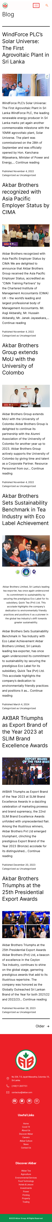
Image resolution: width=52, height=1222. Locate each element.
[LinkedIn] (29, 1101)
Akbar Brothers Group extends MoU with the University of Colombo (20, 359)
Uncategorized (28, 175)
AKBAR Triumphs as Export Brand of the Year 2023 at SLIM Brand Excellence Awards (25, 731)
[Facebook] (14, 1101)
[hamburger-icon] (36, 5)
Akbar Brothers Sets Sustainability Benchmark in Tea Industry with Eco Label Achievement (25, 509)
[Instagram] (36, 1101)
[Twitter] (22, 1101)
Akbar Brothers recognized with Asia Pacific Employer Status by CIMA (25, 198)
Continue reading (27, 162)
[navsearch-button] (47, 5)
